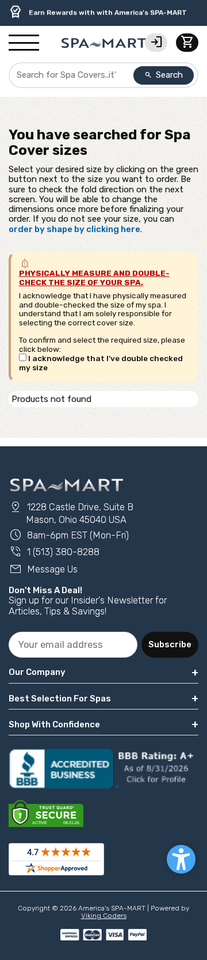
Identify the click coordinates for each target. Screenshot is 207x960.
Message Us (43, 569)
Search (163, 75)
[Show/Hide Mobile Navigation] (24, 43)
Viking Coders (103, 916)
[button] (181, 859)
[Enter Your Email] (73, 645)
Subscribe (169, 644)
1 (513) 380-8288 (54, 552)
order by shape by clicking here (74, 229)
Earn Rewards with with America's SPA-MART (98, 12)
